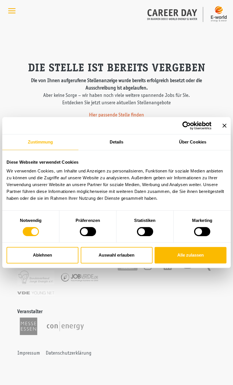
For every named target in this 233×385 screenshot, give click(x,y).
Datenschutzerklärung (68, 353)
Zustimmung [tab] (40, 142)
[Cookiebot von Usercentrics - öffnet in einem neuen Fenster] (186, 125)
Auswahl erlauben (116, 255)
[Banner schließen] (224, 126)
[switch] (88, 231)
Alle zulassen (190, 255)
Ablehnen (42, 255)
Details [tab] (117, 142)
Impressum (28, 353)
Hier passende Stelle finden (116, 115)
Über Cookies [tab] (192, 142)
